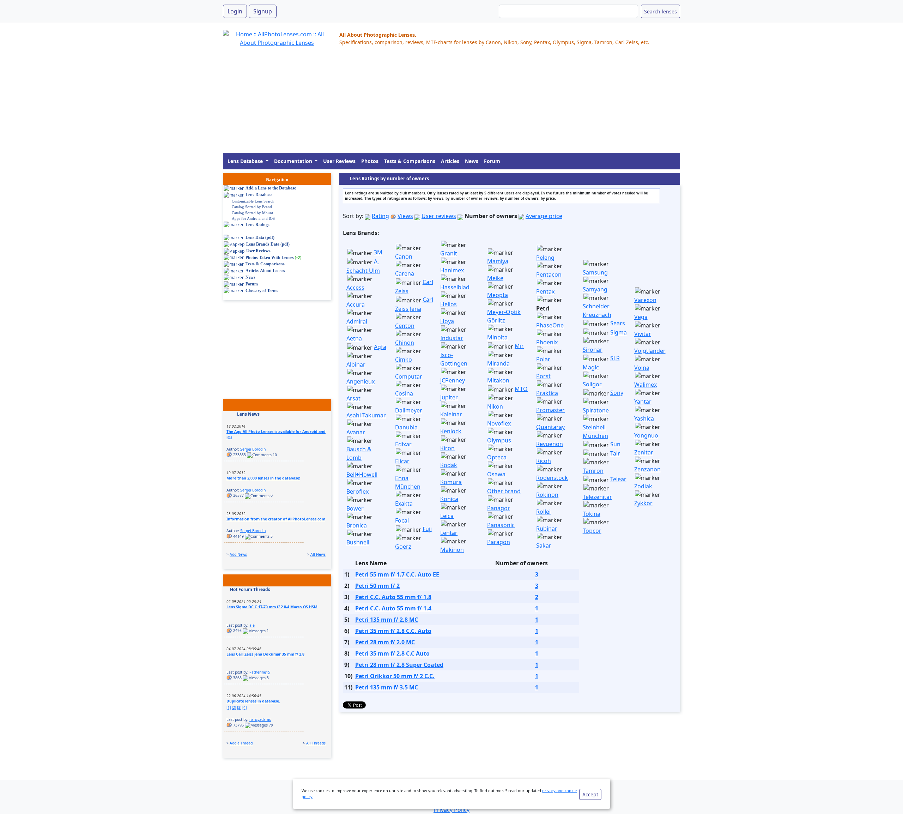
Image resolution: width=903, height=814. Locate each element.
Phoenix (547, 342)
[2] (234, 707)
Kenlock (450, 431)
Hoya (447, 321)
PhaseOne (550, 325)
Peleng (545, 257)
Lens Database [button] (246, 161)
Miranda (498, 363)
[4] (244, 707)
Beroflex (357, 491)
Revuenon (549, 444)
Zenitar (643, 452)
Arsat (353, 398)
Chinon (404, 342)
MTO (521, 389)
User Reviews (339, 161)
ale (252, 625)
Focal (402, 520)
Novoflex (499, 423)
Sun (615, 444)
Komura (451, 482)
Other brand (504, 491)
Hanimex (452, 270)
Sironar (592, 350)
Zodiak (643, 486)
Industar (451, 338)
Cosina (404, 393)
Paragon (498, 542)
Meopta (497, 295)
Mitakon (498, 380)
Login (235, 11)
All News (318, 554)
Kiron (447, 448)
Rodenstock (552, 478)
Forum (492, 161)
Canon (403, 256)
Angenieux (360, 381)
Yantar (643, 401)
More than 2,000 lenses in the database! (263, 478)
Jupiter (449, 397)
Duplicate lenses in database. (253, 701)
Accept (590, 794)
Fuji (427, 529)
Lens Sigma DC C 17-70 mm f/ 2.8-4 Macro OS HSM (271, 606)
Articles (450, 161)
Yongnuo (646, 435)
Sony (616, 393)
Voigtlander (650, 351)
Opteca (497, 457)
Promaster (550, 410)
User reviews (439, 216)
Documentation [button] (294, 161)
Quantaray (550, 427)
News (471, 161)
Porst (543, 376)
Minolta (497, 337)
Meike (495, 278)
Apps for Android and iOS (253, 218)
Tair (615, 453)
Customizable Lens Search (253, 201)
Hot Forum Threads (250, 589)
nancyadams (260, 719)
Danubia (406, 427)
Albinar (355, 364)
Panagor (498, 508)
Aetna (354, 338)
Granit (448, 253)
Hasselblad (454, 287)
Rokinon (547, 495)
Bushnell (357, 542)
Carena (404, 273)
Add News (238, 554)
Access (355, 287)
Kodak (448, 465)
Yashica (644, 418)
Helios (448, 304)
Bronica (356, 525)
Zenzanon (647, 469)
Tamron (593, 471)
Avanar (355, 432)
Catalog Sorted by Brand (252, 207)
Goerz (403, 546)
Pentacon (549, 274)
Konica (449, 499)
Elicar (402, 461)
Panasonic (501, 525)
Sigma (618, 332)
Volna (641, 368)
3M (378, 252)
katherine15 (259, 672)
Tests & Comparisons (409, 161)
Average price (544, 216)
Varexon (645, 300)
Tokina (591, 514)
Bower (355, 508)
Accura (355, 304)
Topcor (592, 531)
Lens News (248, 414)
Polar (543, 359)
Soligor (592, 384)
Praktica (547, 393)
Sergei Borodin (253, 449)
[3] (239, 707)
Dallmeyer (408, 410)
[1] (228, 707)
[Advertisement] (434, 103)
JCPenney (452, 380)
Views (405, 216)
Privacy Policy (451, 810)
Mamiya (497, 261)
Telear (618, 479)
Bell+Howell (361, 474)
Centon (404, 326)
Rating (380, 216)
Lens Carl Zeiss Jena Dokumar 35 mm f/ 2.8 (265, 654)
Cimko (403, 359)
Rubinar (546, 528)
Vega (641, 317)
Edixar (403, 444)
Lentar (448, 533)
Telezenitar (597, 497)
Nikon (495, 406)
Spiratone (596, 410)
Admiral (356, 321)
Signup (262, 11)
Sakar (543, 545)
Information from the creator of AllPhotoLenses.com (275, 519)
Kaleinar (451, 414)
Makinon (452, 550)
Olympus (499, 440)
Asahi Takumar (366, 415)
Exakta (404, 503)
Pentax (545, 291)
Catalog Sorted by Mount (252, 213)
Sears (617, 323)
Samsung (595, 272)
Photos (369, 161)
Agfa (380, 347)
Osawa (496, 474)
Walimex (645, 384)
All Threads (316, 743)
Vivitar (642, 334)
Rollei (543, 511)
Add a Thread (241, 743)
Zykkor (643, 503)
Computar (408, 376)
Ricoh (543, 461)
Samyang (595, 289)
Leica (447, 516)
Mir (519, 346)
